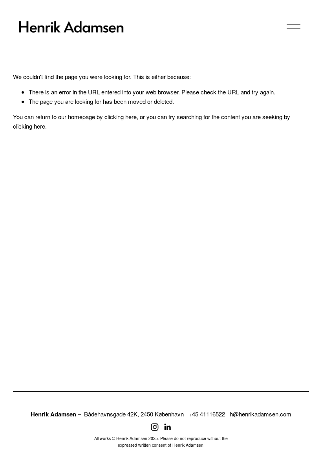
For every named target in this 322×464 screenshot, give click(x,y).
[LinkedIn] (167, 427)
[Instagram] (155, 427)
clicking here (120, 116)
